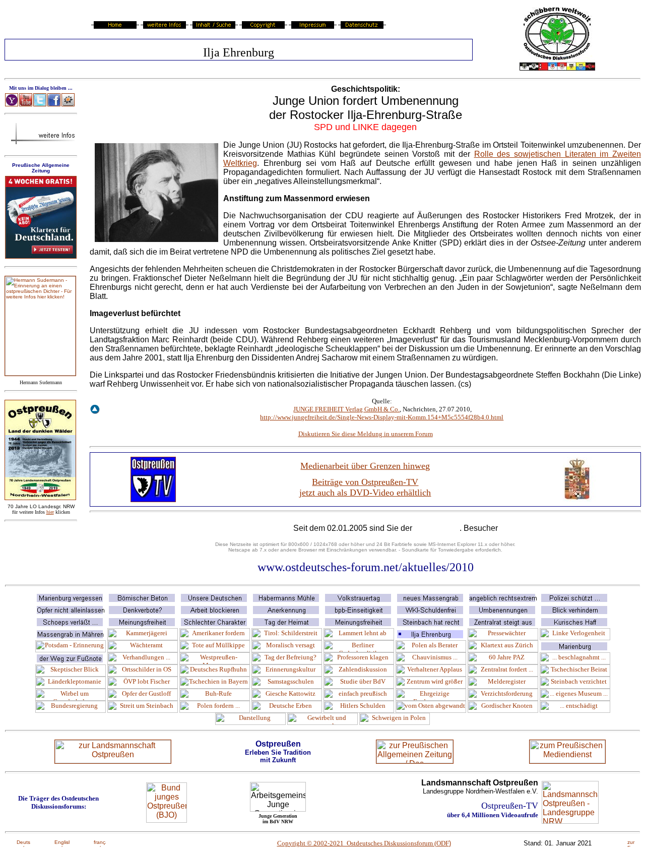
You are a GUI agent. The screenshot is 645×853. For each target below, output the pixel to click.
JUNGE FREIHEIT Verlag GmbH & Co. (346, 409)
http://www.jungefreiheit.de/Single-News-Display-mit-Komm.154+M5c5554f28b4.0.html (381, 417)
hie (50, 512)
